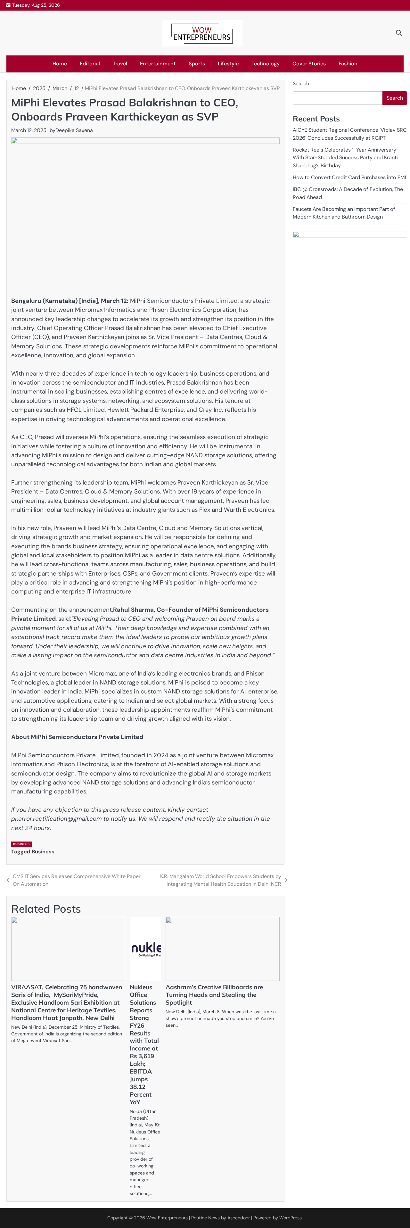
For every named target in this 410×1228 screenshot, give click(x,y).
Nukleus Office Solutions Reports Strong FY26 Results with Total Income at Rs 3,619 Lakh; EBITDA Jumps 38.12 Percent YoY (144, 1044)
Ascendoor (238, 1218)
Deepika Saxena (74, 130)
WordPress (290, 1218)
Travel (120, 63)
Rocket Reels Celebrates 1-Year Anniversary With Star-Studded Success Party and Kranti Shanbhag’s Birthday (345, 157)
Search (301, 83)
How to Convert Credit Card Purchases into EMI (349, 177)
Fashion (348, 63)
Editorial (90, 63)
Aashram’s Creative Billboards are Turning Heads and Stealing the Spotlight (214, 994)
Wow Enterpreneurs (167, 1218)
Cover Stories (309, 63)
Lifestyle (228, 63)
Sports (197, 63)
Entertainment (158, 63)
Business (21, 844)
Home (60, 63)
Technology (265, 63)
